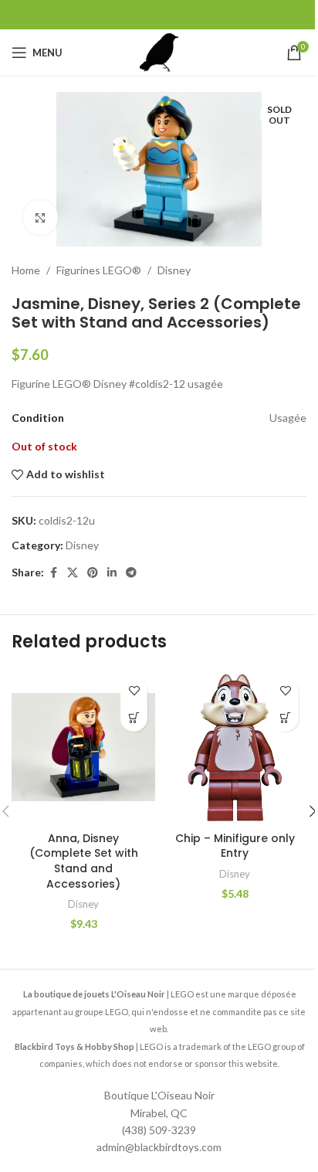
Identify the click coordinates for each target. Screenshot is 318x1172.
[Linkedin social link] (112, 572)
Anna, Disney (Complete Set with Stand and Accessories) (83, 861)
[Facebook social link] (53, 572)
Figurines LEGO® (98, 270)
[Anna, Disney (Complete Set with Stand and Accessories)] (83, 747)
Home (26, 270)
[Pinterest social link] (93, 572)
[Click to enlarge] (40, 217)
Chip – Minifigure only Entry (235, 846)
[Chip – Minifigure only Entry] (234, 747)
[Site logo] (159, 51)
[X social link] (73, 572)
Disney (174, 270)
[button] (133, 718)
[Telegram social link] (131, 572)
